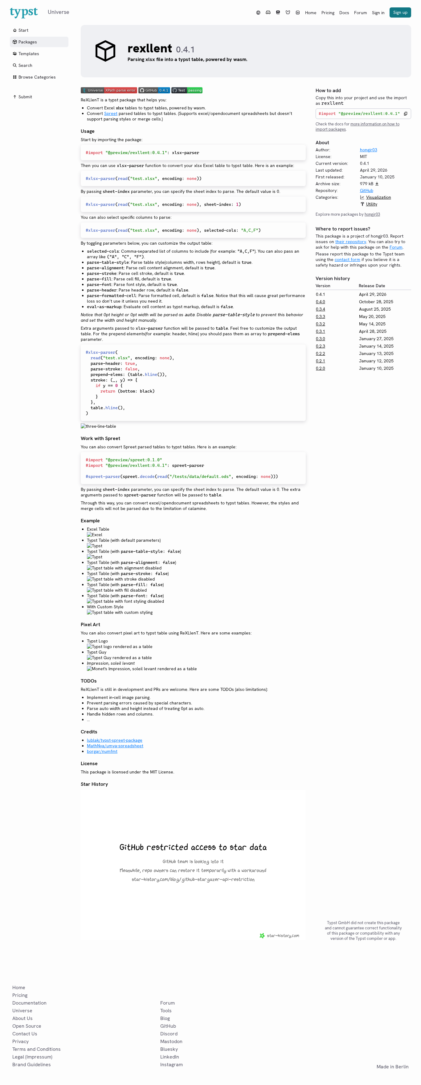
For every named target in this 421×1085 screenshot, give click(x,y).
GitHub (366, 190)
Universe (22, 1010)
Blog (165, 1018)
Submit (25, 97)
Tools (166, 1010)
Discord (169, 1033)
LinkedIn (169, 1057)
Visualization (378, 197)
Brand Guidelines (31, 1064)
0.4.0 (320, 301)
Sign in (378, 12)
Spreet (110, 113)
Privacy (20, 1041)
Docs (344, 12)
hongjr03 (368, 150)
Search (25, 65)
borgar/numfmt (102, 751)
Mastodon (171, 1041)
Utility (371, 204)
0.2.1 (320, 361)
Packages (27, 42)
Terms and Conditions (36, 1049)
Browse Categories (37, 77)
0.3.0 (320, 338)
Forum (360, 12)
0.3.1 (320, 331)
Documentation (29, 1003)
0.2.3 (320, 346)
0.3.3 (320, 316)
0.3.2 (320, 324)
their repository (350, 241)
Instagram (171, 1064)
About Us (22, 1018)
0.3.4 (320, 309)
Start (23, 30)
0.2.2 (320, 353)
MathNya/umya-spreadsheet (115, 745)
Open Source (26, 1026)
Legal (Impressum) (32, 1057)
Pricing (327, 12)
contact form (347, 259)
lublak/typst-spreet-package (114, 740)
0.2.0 (320, 368)
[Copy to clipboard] (405, 113)
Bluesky (169, 1049)
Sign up (400, 12)
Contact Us (24, 1033)
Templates (28, 53)
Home (311, 12)
